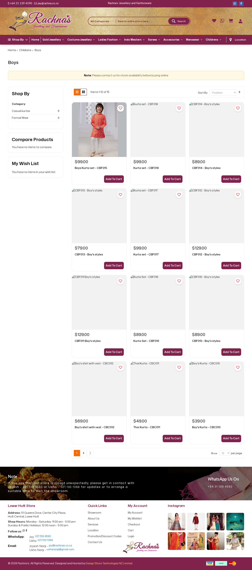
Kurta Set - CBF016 (146, 341)
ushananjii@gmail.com (60, 549)
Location (240, 39)
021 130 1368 (70, 487)
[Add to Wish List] (120, 108)
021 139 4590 (33, 487)
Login (131, 536)
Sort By (203, 93)
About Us (93, 518)
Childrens (25, 50)
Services (93, 524)
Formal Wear (20, 118)
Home (12, 50)
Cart (131, 530)
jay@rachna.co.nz (48, 3)
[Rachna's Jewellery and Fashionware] (40, 21)
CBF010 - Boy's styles (206, 341)
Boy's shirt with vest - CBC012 (94, 427)
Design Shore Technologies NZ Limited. (109, 563)
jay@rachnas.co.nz (60, 545)
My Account (135, 512)
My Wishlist (135, 518)
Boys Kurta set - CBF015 (91, 168)
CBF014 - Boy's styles (206, 168)
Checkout (134, 524)
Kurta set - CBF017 (146, 254)
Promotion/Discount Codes (105, 536)
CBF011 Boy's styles (88, 341)
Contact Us (95, 542)
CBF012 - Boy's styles (206, 254)
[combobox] (153, 21)
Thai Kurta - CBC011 (146, 427)
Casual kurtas (21, 111)
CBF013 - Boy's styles (89, 254)
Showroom (94, 512)
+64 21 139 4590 (21, 3)
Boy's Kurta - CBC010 (206, 427)
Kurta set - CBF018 (146, 168)
